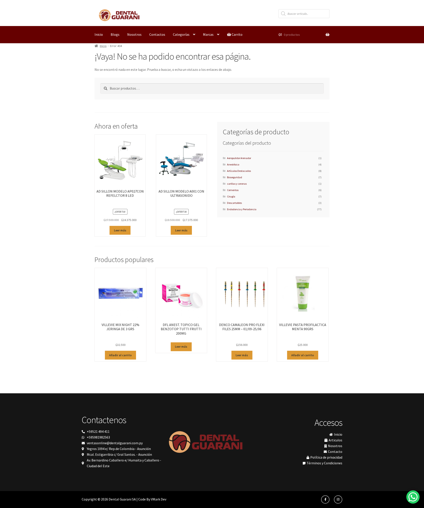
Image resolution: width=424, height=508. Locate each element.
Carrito (236, 34)
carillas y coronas (237, 183)
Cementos (232, 190)
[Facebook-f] (325, 499)
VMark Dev (158, 499)
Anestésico (233, 164)
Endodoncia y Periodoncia (241, 209)
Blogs (115, 34)
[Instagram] (338, 499)
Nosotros (134, 34)
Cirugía (231, 196)
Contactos (157, 34)
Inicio (99, 34)
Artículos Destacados (239, 170)
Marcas (208, 34)
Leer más (120, 230)
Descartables (234, 202)
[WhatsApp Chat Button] (413, 497)
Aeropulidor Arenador (239, 158)
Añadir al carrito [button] (120, 355)
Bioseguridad (234, 177)
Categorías (181, 34)
